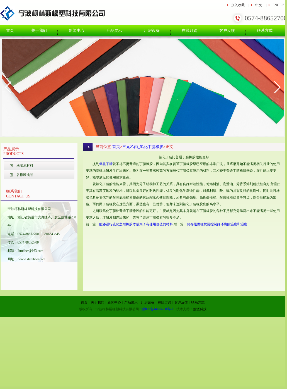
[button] (8, 87)
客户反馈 (227, 30)
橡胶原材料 (24, 166)
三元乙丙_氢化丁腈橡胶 (142, 147)
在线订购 (189, 30)
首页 (10, 30)
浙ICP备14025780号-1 (157, 309)
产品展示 (114, 30)
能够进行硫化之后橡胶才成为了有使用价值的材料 (136, 224)
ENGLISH (280, 5)
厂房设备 (152, 30)
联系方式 (265, 30)
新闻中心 (76, 30)
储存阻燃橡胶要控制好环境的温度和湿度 (217, 224)
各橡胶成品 (24, 175)
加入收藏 (238, 5)
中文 (258, 5)
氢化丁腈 (106, 164)
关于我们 (39, 30)
